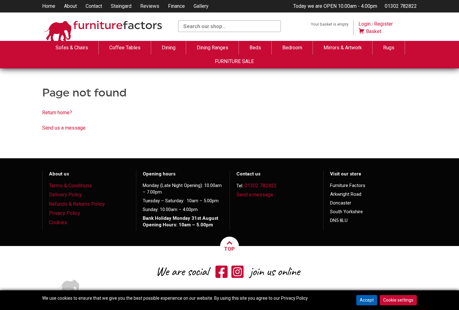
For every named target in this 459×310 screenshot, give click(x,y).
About (70, 6)
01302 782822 (401, 6)
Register (383, 24)
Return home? (57, 113)
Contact (94, 6)
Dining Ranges (212, 48)
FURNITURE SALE (234, 61)
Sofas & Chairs (72, 48)
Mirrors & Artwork (342, 48)
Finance (176, 6)
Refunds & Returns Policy (77, 204)
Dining (168, 48)
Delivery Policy (65, 195)
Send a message (254, 195)
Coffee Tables (125, 48)
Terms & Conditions (70, 186)
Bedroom (292, 48)
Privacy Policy (64, 213)
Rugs (388, 48)
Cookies (58, 222)
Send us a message (64, 128)
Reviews (149, 6)
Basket (373, 31)
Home (48, 6)
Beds (255, 48)
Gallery (201, 6)
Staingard (121, 6)
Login (364, 24)
